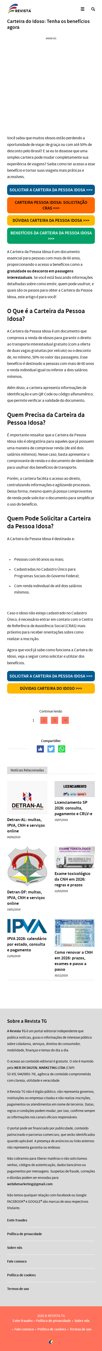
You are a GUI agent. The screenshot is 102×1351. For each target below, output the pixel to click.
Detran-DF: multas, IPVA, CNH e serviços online (26, 897)
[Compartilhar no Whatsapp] (61, 748)
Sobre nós (14, 1247)
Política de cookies (21, 1275)
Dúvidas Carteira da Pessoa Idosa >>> (51, 220)
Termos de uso (18, 1288)
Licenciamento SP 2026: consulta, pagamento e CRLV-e (73, 808)
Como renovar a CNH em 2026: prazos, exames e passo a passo (74, 960)
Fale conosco (17, 1261)
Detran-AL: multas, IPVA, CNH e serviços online (26, 825)
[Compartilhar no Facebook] (40, 748)
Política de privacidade (24, 1234)
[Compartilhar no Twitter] (51, 748)
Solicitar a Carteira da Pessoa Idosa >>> (51, 190)
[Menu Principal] (82, 9)
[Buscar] (93, 9)
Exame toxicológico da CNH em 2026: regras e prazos (72, 879)
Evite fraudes (17, 1220)
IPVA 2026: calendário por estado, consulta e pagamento (26, 944)
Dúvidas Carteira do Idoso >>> (51, 688)
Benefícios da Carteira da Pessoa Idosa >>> (51, 235)
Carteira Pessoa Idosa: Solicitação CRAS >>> (51, 205)
